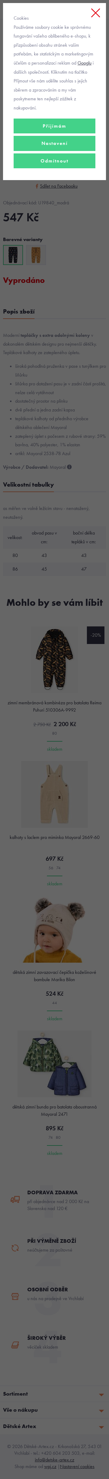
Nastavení (54, 143)
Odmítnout (54, 161)
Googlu (84, 63)
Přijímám (54, 126)
